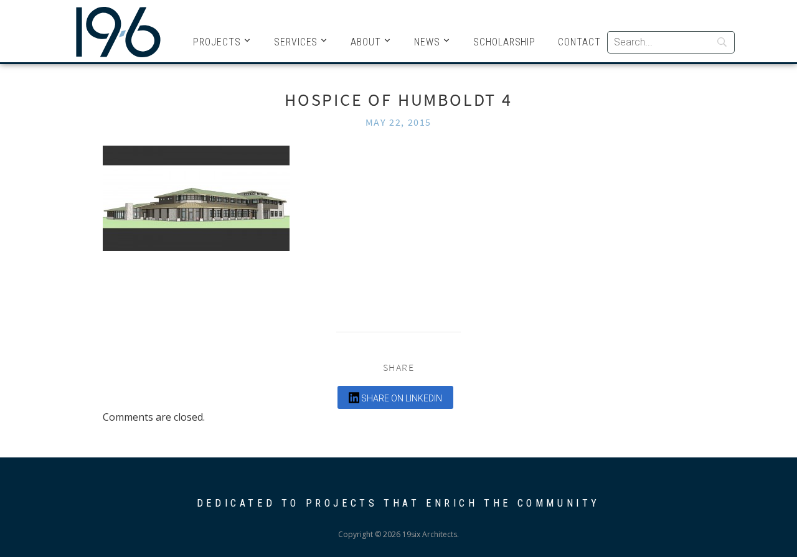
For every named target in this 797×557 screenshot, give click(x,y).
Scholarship (504, 42)
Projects (217, 42)
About (366, 42)
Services (296, 42)
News (427, 42)
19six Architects (118, 31)
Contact (579, 42)
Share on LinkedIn (400, 398)
